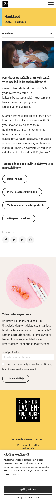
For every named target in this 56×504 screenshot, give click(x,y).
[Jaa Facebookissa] (5, 239)
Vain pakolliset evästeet (28, 497)
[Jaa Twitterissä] (13, 239)
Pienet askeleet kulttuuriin (22, 192)
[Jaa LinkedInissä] (22, 239)
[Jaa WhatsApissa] (30, 239)
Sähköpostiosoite (10, 352)
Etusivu (8, 21)
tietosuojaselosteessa (18, 369)
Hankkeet (7, 33)
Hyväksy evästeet (28, 489)
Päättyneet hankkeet (18, 218)
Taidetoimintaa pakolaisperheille (25, 205)
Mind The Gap (14, 178)
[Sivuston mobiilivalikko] (51, 4)
